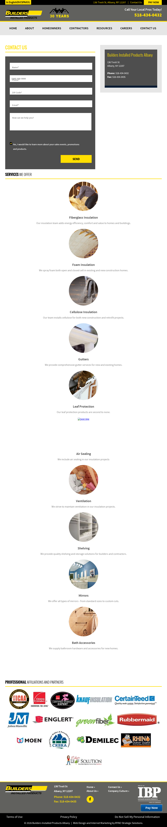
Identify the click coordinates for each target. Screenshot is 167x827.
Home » (91, 787)
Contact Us (136, 2)
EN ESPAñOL (23, 2)
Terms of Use (14, 817)
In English (11, 2)
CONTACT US (148, 28)
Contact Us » (115, 787)
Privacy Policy (68, 817)
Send (76, 159)
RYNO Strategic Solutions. (129, 823)
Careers (126, 28)
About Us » (92, 791)
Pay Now (153, 2)
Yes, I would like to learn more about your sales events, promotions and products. (46, 147)
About (29, 28)
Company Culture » (118, 791)
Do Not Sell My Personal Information (137, 817)
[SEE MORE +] (83, 196)
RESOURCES (104, 28)
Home (13, 28)
